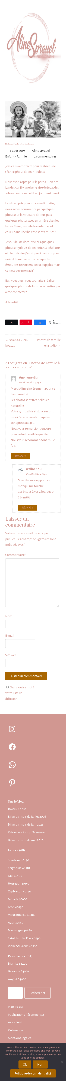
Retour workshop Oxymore (26, 832)
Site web (11, 655)
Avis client (15, 1022)
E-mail (9, 635)
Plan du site (15, 1006)
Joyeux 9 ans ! (17, 809)
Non (40, 1064)
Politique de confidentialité (33, 1073)
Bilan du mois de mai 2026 (25, 840)
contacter (19, 292)
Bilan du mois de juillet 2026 (27, 816)
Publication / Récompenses (26, 1014)
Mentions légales (19, 1038)
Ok (25, 1064)
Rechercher (37, 993)
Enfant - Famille (16, 156)
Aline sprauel (41, 150)
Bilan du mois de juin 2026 (25, 824)
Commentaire (16, 555)
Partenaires (15, 1030)
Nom (8, 616)
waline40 (32, 469)
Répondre (20, 456)
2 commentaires (45, 156)
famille (37, 286)
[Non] (61, 1062)
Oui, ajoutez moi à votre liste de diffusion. (19, 693)
